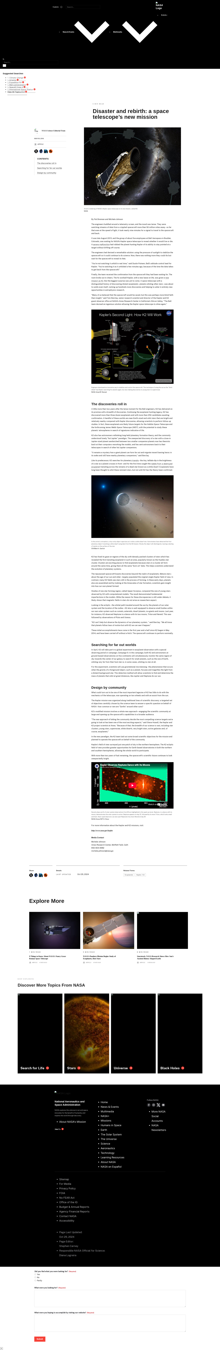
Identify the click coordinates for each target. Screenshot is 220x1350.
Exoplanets (129, 875)
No (38, 1277)
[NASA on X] (158, 1105)
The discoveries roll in (46, 163)
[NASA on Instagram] (153, 1105)
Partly (39, 1280)
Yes (38, 1274)
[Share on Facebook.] (41, 151)
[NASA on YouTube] (163, 1105)
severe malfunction (101, 244)
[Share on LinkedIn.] (46, 151)
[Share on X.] (36, 151)
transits (135, 460)
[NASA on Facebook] (149, 1105)
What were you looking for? (50, 1288)
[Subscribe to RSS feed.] (45, 875)
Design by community (46, 173)
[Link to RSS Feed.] (51, 151)
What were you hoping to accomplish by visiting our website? (64, 1313)
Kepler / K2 (140, 875)
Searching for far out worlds (49, 168)
